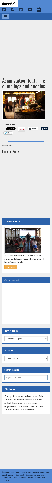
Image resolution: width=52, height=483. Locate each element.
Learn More (10, 267)
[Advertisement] (26, 46)
